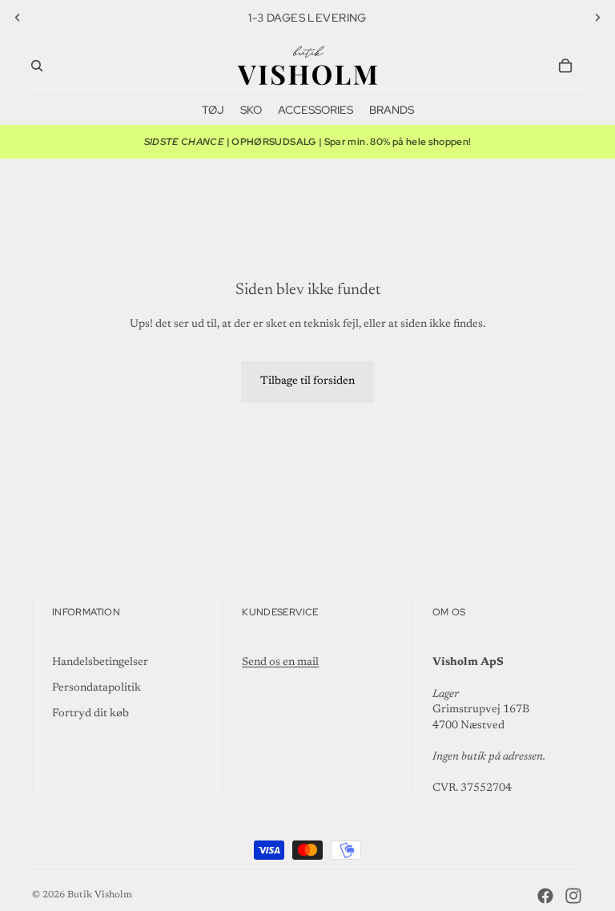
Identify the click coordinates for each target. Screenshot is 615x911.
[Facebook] (545, 895)
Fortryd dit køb (90, 714)
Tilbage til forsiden (307, 381)
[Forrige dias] (17, 17)
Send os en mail (280, 662)
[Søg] (36, 65)
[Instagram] (573, 895)
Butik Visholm (99, 895)
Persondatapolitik (96, 688)
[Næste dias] (597, 17)
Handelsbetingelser (100, 662)
